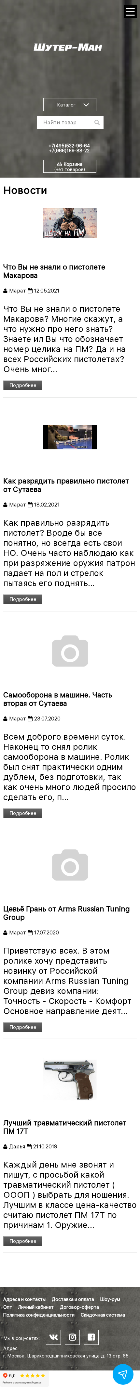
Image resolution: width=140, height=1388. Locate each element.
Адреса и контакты (24, 1299)
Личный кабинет (36, 1307)
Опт (7, 1307)
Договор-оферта (79, 1307)
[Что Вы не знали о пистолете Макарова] (70, 223)
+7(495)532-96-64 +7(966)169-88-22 (69, 148)
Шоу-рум (110, 1299)
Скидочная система (103, 1315)
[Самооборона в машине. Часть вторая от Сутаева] (70, 651)
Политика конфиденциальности (39, 1315)
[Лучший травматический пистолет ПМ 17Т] (70, 1079)
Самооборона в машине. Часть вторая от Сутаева (57, 699)
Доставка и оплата (73, 1299)
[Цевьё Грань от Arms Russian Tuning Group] (70, 865)
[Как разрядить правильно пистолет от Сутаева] (70, 437)
